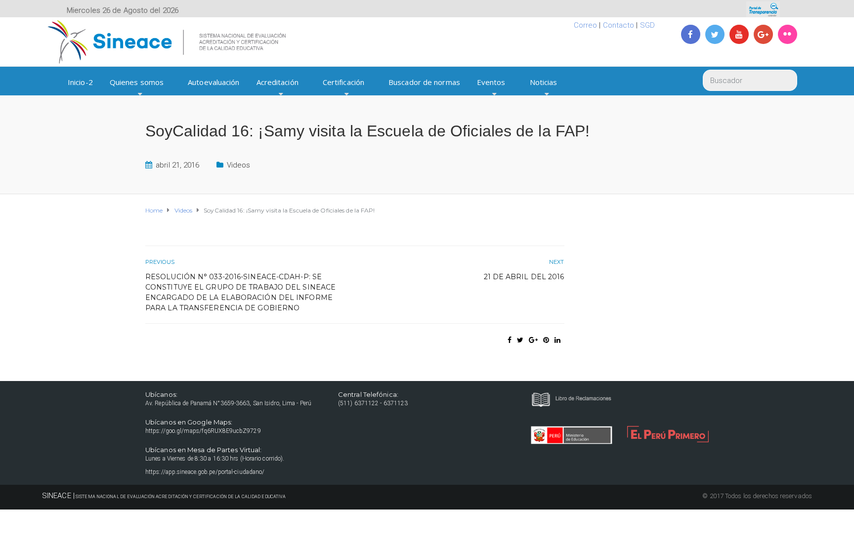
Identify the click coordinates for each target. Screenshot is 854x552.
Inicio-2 (80, 82)
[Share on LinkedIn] (557, 340)
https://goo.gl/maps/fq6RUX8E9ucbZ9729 (203, 430)
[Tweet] (520, 340)
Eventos (491, 82)
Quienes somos (137, 82)
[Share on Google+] (533, 340)
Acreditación (277, 82)
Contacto (619, 25)
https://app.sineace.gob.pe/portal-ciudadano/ (204, 471)
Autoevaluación (213, 82)
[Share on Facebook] (510, 340)
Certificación (343, 82)
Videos (239, 165)
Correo (586, 25)
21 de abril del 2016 (524, 276)
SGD (647, 25)
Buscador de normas (424, 82)
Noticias (543, 82)
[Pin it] (546, 340)
